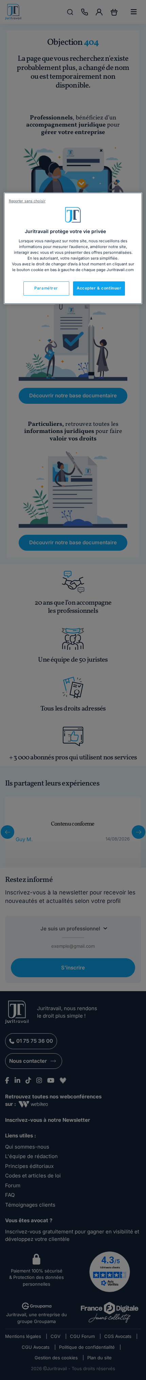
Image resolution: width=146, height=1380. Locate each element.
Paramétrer (46, 288)
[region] (73, 248)
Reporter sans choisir (27, 201)
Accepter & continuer (99, 288)
